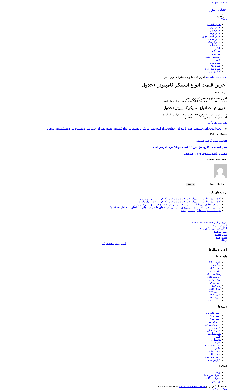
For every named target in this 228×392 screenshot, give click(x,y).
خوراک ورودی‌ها (212, 375)
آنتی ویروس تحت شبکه (114, 243)
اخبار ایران (215, 27)
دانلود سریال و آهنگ (217, 123)
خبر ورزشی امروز (103, 128)
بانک (218, 48)
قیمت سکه (215, 62)
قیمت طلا (215, 65)
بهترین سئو (221, 237)
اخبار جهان (215, 30)
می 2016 (216, 285)
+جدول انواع (215, 128)
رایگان (223, 240)
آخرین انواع (186, 128)
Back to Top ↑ (220, 389)
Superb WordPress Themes (192, 386)
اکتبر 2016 (215, 271)
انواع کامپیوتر (120, 128)
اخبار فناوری (214, 45)
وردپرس (216, 381)
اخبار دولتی (215, 33)
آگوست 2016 (214, 277)
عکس (218, 59)
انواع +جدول (134, 128)
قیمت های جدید (213, 68)
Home (224, 77)
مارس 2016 (214, 291)
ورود (218, 372)
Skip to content (219, 2)
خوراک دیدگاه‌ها (213, 378)
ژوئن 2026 (215, 268)
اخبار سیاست (214, 39)
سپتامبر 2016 (214, 274)
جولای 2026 (215, 265)
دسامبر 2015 (214, 300)
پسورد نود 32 (220, 231)
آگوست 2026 (214, 262)
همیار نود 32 (221, 234)
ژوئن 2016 (215, 282)
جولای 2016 (215, 279)
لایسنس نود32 (220, 225)
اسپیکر (145, 128)
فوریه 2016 (215, 294)
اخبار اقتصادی (213, 24)
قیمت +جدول (78, 128)
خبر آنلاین (216, 51)
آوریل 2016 (215, 288)
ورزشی (50, 128)
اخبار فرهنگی (214, 42)
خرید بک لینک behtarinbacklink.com (209, 222)
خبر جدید (216, 54)
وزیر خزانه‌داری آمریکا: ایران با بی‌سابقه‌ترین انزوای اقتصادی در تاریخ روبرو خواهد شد (177, 204)
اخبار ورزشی (157, 128)
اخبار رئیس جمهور (211, 36)
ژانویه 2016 (215, 297)
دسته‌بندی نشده (213, 57)
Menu (224, 19)
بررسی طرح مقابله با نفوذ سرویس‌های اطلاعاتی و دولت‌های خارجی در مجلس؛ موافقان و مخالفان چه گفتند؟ (165, 207)
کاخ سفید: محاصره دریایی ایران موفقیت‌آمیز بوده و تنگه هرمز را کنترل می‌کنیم (180, 198)
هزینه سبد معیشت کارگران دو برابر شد (201, 210)
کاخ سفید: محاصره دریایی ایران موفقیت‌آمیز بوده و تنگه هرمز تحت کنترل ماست (180, 201)
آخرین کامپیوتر (172, 128)
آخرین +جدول (201, 128)
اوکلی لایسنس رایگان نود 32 (212, 228)
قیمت (90, 128)
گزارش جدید (214, 71)
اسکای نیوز (218, 9)
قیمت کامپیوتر (63, 128)
